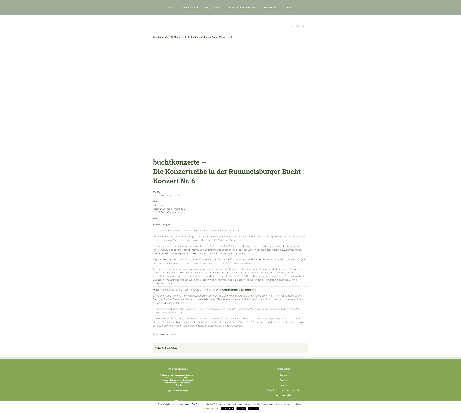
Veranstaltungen (171, 334)
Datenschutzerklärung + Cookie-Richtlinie (283, 390)
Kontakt (283, 375)
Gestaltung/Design (283, 395)
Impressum (177, 400)
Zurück (296, 26)
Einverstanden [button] (228, 408)
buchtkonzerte (248, 289)
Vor (304, 26)
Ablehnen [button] (241, 408)
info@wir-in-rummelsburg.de (177, 390)
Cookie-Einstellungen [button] (210, 408)
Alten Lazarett (229, 289)
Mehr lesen (253, 408)
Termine (283, 380)
